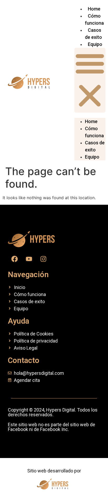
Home (94, 9)
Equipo (95, 44)
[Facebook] (14, 259)
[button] (89, 80)
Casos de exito (95, 146)
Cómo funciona (94, 132)
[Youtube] (28, 259)
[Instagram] (43, 259)
